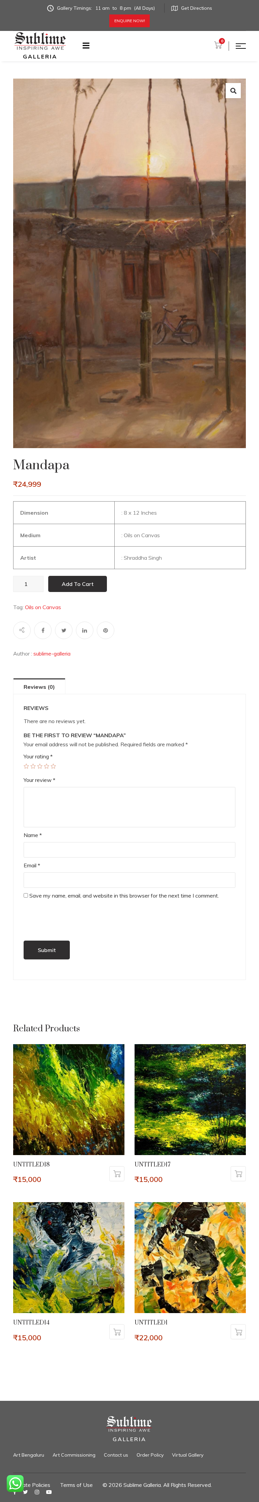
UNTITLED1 (151, 1323)
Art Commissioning (74, 1455)
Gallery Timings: (106, 8)
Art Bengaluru (28, 1455)
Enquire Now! (129, 20)
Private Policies (31, 1484)
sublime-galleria (51, 653)
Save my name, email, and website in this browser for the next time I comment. (124, 895)
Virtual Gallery (187, 1455)
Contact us (116, 1455)
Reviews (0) (39, 686)
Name (33, 835)
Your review (39, 780)
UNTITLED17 (152, 1165)
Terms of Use (76, 1484)
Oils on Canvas (43, 607)
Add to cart (77, 584)
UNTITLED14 (31, 1323)
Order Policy (150, 1455)
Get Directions (196, 8)
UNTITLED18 (31, 1165)
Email (32, 865)
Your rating (38, 756)
